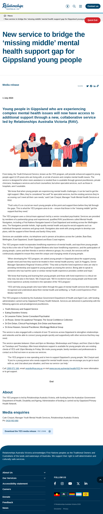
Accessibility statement (15, 483)
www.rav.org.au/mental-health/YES (64, 368)
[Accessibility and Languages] (67, 6)
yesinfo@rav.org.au (34, 368)
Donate (6, 497)
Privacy (65, 509)
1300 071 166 (13, 368)
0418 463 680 (12, 421)
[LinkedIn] (86, 483)
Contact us (93, 6)
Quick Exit (92, 20)
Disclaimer (57, 509)
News (10, 16)
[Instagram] (62, 483)
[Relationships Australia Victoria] (13, 6)
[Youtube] (70, 483)
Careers (7, 489)
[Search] (74, 6)
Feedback (8, 502)
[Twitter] (78, 484)
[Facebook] (55, 483)
